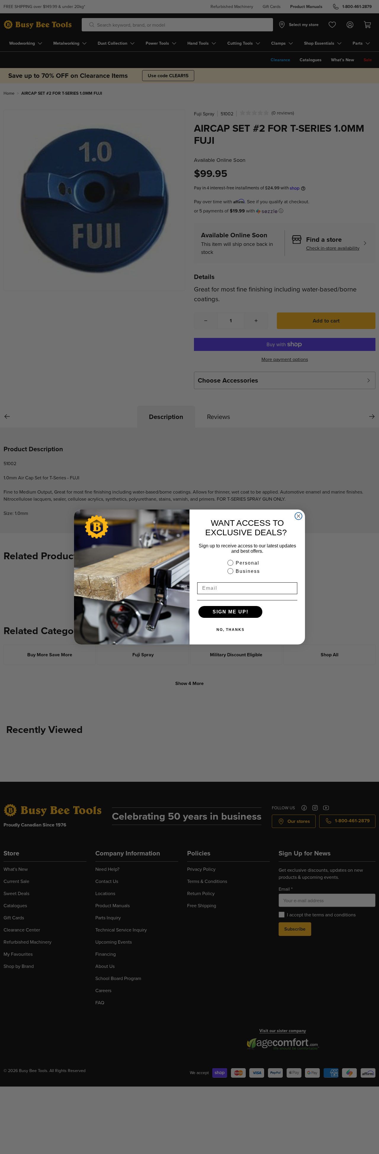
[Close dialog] (298, 516)
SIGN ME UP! (230, 611)
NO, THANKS (230, 630)
